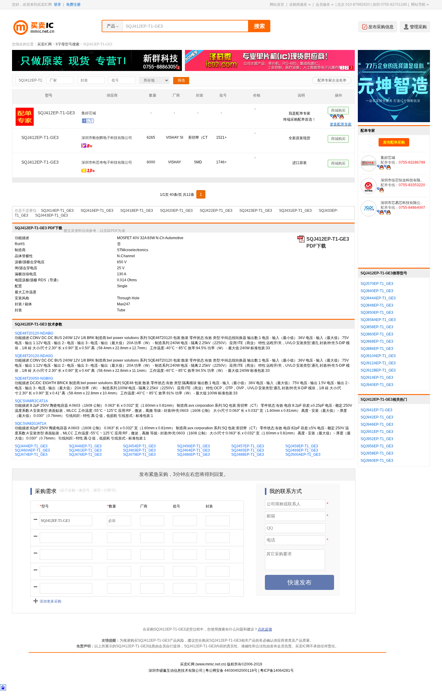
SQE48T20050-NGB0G (34, 385)
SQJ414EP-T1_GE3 (57, 217)
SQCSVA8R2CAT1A (31, 408)
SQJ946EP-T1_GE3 (377, 424)
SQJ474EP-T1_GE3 (31, 461)
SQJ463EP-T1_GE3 (139, 457)
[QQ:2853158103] (380, 212)
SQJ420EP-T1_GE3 (176, 217)
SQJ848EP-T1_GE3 (377, 305)
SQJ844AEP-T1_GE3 (378, 298)
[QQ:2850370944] (336, 146)
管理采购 (418, 26)
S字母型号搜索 (67, 44)
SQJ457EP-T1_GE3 (247, 453)
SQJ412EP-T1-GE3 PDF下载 (327, 246)
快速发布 (299, 589)
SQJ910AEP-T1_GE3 (378, 356)
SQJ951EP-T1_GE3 (377, 432)
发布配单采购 (394, 142)
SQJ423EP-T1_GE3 (255, 217)
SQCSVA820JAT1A (30, 430)
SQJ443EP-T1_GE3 (51, 222)
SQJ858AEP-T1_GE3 (378, 320)
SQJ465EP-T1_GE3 (247, 457)
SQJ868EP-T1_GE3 (377, 341)
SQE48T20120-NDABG (34, 340)
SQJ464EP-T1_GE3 (193, 457)
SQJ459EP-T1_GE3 (301, 453)
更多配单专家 (340, 124)
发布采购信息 (381, 26)
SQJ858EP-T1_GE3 (377, 327)
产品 (111, 25)
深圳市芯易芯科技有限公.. (401, 203)
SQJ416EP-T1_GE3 (97, 217)
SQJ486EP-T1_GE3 (193, 461)
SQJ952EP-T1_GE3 (377, 439)
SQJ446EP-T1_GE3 (85, 453)
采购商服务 (298, 4)
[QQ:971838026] (336, 171)
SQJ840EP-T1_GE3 (377, 291)
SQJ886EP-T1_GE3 (377, 349)
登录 (57, 4)
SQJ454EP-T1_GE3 (139, 453)
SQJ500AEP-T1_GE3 (303, 461)
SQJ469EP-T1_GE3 (301, 457)
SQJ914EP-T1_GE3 (377, 377)
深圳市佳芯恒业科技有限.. (102, 114)
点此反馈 (265, 636)
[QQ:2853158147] (387, 212)
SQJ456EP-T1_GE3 (193, 453)
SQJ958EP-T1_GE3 (377, 453)
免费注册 (73, 4)
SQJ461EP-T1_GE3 (85, 457)
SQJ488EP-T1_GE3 (247, 461)
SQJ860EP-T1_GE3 (377, 334)
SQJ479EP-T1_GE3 (139, 461)
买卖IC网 (44, 44)
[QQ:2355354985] (380, 189)
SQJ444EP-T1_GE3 (31, 453)
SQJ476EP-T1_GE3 (85, 461)
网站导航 (418, 4)
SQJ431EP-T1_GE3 (295, 217)
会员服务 (323, 4)
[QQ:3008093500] (387, 167)
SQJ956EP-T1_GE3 (377, 446)
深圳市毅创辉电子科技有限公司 (106, 138)
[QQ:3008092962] (380, 167)
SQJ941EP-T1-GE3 (376, 410)
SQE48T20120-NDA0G (34, 362)
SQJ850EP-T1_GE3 (377, 312)
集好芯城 (388, 158)
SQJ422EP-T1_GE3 (216, 217)
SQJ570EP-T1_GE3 (377, 284)
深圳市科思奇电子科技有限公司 (106, 162)
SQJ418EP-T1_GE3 (136, 217)
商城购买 (338, 111)
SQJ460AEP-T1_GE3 (32, 457)
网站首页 (277, 4)
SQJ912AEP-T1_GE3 (378, 363)
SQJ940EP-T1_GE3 (377, 385)
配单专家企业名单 (332, 80)
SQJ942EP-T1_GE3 (377, 417)
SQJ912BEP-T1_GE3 (378, 370)
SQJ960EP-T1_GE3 (377, 460)
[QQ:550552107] (336, 179)
